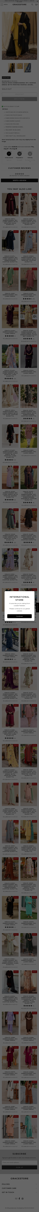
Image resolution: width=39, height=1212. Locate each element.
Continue (19, 616)
